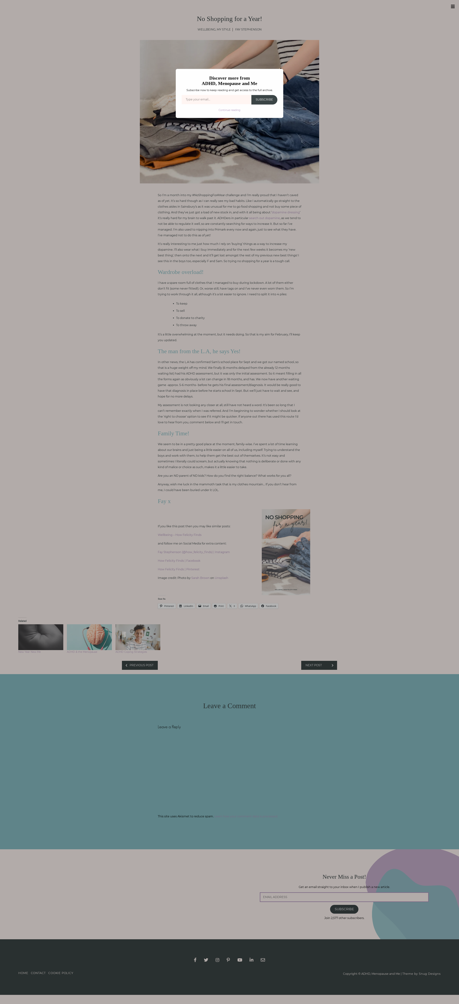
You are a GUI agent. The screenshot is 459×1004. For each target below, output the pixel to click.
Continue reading (229, 110)
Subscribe (264, 99)
